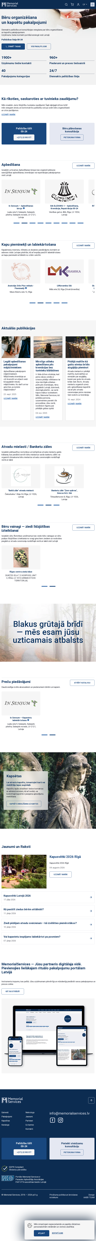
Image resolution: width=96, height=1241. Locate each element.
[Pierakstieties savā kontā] (78, 4)
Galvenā (5, 1112)
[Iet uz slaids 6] (56, 223)
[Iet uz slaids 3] (32, 223)
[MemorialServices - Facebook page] (53, 1120)
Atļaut (41, 1233)
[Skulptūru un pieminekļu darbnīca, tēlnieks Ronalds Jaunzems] (64, 271)
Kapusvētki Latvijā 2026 (17, 895)
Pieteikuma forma (72, 137)
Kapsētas (6, 1121)
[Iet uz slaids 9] (80, 223)
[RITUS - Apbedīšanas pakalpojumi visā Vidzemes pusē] (64, 191)
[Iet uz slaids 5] (48, 223)
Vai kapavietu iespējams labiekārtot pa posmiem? (32, 936)
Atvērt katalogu (82, 683)
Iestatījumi (57, 1233)
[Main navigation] (92, 4)
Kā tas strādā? (13, 991)
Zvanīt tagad (14, 46)
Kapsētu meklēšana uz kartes (24, 804)
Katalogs (5, 1125)
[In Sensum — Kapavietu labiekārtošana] (20, 703)
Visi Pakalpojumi (39, 46)
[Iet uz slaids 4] (40, 223)
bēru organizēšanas (54, 30)
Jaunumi (29, 1116)
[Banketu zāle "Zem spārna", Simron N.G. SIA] (21, 476)
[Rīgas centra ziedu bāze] (20, 557)
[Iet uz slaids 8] (72, 223)
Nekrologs (30, 1112)
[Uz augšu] (91, 1100)
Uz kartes (30, 1125)
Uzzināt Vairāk (8, 114)
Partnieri (29, 1121)
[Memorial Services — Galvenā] (10, 4)
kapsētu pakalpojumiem (14, 32)
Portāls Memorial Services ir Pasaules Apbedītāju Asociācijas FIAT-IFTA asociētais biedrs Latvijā (31, 1179)
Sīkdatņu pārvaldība (17, 1170)
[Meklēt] (66, 4)
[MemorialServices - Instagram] (61, 1120)
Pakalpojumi (7, 1116)
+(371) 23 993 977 (24, 137)
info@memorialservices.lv (70, 1113)
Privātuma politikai (58, 1195)
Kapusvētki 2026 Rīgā (65, 857)
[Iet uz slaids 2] (24, 223)
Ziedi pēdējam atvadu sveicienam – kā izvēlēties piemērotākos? (40, 923)
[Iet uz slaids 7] (64, 223)
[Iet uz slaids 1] (16, 223)
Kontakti (29, 1129)
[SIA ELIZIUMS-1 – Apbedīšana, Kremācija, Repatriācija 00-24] (21, 192)
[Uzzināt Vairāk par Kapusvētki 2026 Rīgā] (24, 871)
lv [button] (84, 4)
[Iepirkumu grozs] (72, 4)
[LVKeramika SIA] (20, 271)
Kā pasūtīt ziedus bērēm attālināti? (24, 909)
